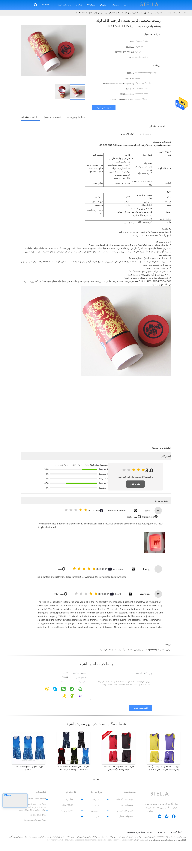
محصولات (115, 5)
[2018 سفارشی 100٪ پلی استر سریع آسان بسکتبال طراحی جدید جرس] (73, 747)
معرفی (95, 799)
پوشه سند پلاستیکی (124, 799)
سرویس (95, 811)
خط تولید (69, 799)
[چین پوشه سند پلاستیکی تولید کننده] (149, 4)
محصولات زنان (126, 805)
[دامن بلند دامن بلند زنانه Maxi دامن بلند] (28, 747)
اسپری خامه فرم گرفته (107, 649)
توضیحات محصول (52, 117)
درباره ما (79, 5)
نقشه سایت (162, 832)
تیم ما (96, 816)
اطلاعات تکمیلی (29, 117)
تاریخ (96, 805)
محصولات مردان (126, 816)
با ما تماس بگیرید (64, 5)
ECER (136, 840)
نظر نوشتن (135, 484)
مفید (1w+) (59, 594)
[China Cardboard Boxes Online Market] (82, 690)
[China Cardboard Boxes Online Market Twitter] (168, 816)
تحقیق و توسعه (66, 811)
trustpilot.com (148, 517)
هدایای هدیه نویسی (125, 811)
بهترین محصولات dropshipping (158, 649)
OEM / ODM (67, 805)
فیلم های (103, 5)
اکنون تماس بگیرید (104, 108)
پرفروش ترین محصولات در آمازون (131, 649)
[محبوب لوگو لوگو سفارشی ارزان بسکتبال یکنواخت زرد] (118, 747)
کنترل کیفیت (176, 832)
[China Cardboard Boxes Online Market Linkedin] (161, 816)
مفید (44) (58, 569)
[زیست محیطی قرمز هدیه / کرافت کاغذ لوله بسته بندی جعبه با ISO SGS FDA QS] (77, 92)
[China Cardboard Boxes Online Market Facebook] (175, 816)
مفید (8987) (132, 517)
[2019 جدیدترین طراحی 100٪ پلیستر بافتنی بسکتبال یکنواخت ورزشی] (163, 747)
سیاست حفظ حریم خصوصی (140, 832)
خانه (125, 5)
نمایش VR (91, 5)
